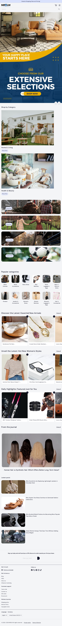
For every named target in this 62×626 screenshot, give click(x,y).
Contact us (4, 591)
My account (4, 596)
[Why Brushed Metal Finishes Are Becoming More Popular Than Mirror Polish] (13, 520)
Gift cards (3, 593)
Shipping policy (5, 602)
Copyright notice (5, 606)
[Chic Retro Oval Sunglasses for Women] (41, 369)
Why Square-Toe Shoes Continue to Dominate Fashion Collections (42, 498)
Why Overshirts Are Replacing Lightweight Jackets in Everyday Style (42, 482)
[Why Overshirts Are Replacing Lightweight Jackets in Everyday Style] (13, 487)
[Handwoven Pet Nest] (15, 331)
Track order (4, 589)
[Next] (59, 103)
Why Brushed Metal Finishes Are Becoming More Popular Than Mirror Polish (43, 515)
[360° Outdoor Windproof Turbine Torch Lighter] (15, 407)
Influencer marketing (6, 583)
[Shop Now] (31, 207)
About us (3, 580)
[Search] (59, 9)
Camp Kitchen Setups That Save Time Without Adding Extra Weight (42, 532)
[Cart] (56, 5)
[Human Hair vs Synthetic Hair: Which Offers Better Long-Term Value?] (31, 450)
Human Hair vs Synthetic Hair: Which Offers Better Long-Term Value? (31, 470)
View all (58, 313)
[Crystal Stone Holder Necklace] (41, 331)
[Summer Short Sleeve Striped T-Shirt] (15, 369)
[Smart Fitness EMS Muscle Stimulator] (41, 407)
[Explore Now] (31, 239)
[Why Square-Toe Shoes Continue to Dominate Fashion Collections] (13, 503)
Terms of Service (36, 622)
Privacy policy (27, 622)
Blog (2, 576)
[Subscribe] (38, 558)
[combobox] (31, 9)
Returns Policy (4, 604)
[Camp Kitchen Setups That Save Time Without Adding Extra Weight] (13, 536)
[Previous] (55, 103)
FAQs (2, 578)
